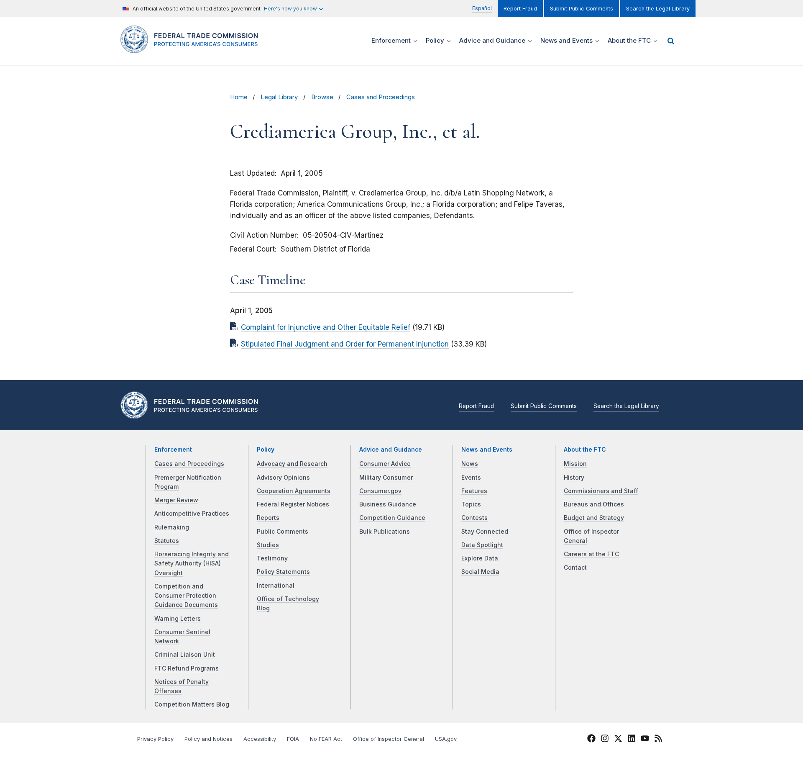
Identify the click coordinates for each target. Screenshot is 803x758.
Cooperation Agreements (293, 491)
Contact (575, 567)
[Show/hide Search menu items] (671, 41)
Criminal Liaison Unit (184, 654)
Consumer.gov (380, 491)
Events (471, 477)
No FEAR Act (326, 739)
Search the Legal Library (658, 8)
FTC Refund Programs (186, 668)
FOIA (293, 739)
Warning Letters (177, 618)
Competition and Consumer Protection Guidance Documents (186, 596)
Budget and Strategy (594, 517)
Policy (265, 449)
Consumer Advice (385, 463)
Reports (268, 517)
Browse (322, 97)
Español (482, 8)
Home (239, 97)
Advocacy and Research (292, 463)
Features (474, 491)
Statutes (166, 540)
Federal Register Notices (293, 504)
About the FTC (585, 449)
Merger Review (176, 500)
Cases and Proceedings (380, 97)
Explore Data (479, 558)
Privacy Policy (155, 739)
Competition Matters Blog (191, 704)
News (469, 463)
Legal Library (279, 97)
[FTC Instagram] (605, 739)
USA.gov (446, 739)
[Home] (192, 48)
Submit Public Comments (581, 8)
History (574, 477)
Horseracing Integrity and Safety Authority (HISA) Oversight (191, 563)
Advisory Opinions (283, 477)
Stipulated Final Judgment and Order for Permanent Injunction (345, 344)
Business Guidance (387, 504)
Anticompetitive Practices (191, 513)
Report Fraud (520, 8)
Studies (268, 545)
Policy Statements (283, 571)
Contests (474, 517)
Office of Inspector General (388, 739)
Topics (471, 504)
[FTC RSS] (658, 739)
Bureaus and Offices (594, 504)
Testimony (272, 558)
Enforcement (173, 449)
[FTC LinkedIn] (631, 739)
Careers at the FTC (591, 554)
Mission (575, 463)
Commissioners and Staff (601, 491)
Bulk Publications (384, 531)
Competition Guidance (392, 517)
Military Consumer (386, 477)
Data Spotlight (482, 545)
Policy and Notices (208, 739)
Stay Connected (484, 531)
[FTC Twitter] (618, 738)
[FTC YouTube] (645, 739)
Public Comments (282, 531)
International (275, 585)
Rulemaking (171, 527)
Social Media (480, 571)
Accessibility (259, 739)
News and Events (486, 449)
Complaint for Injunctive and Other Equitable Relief (325, 327)
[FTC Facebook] (591, 739)
